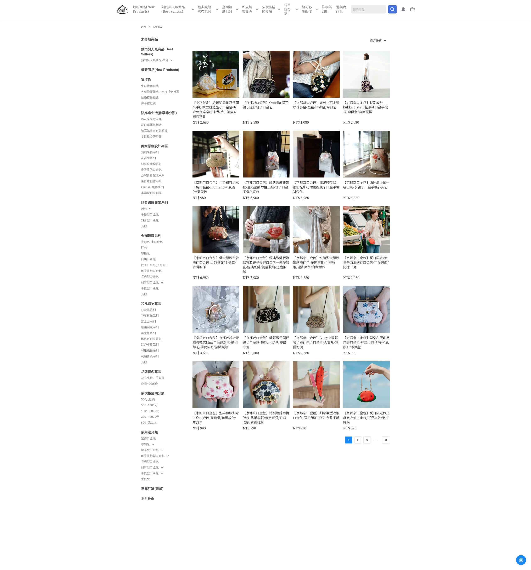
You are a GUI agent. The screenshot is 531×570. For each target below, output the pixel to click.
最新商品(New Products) (144, 9)
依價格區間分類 (268, 9)
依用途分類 (287, 9)
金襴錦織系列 (227, 9)
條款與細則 (327, 9)
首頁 (143, 27)
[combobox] (368, 9)
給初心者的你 (307, 9)
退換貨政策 (341, 9)
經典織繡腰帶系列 (204, 9)
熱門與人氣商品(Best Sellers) (173, 9)
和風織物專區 (247, 9)
